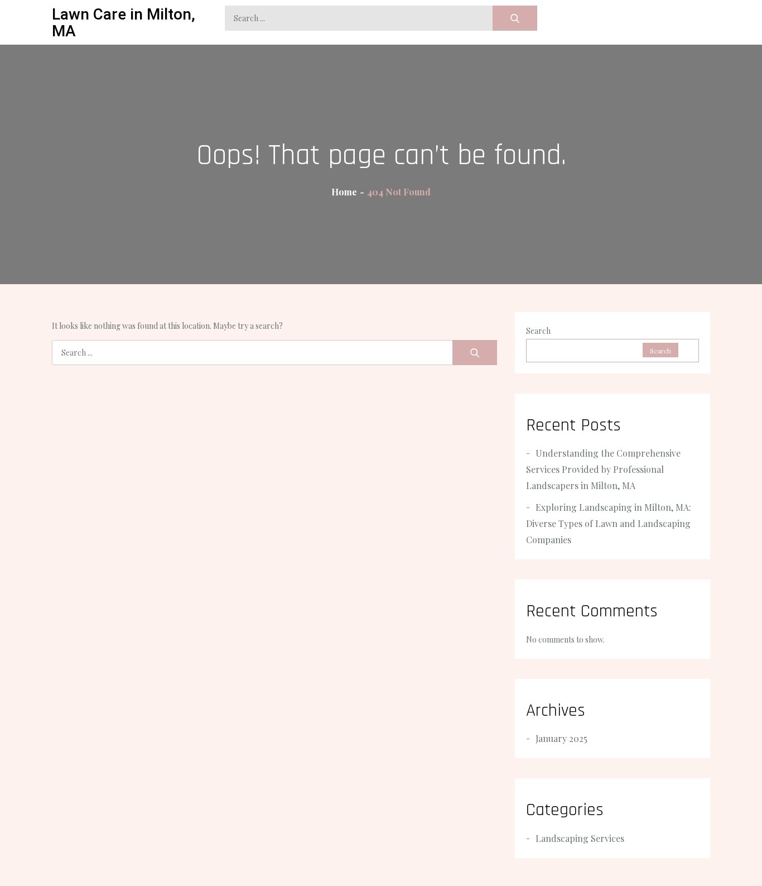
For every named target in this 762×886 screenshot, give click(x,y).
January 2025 (561, 738)
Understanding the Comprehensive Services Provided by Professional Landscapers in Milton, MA (603, 469)
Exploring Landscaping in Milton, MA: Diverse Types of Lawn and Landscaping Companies (608, 523)
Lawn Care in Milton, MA (123, 22)
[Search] (515, 18)
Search (538, 330)
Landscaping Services (580, 838)
